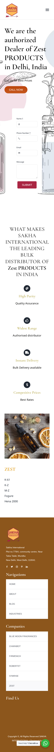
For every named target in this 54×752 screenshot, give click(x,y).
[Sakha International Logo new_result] (13, 528)
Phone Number (23, 133)
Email (18, 147)
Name (19, 118)
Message (20, 162)
